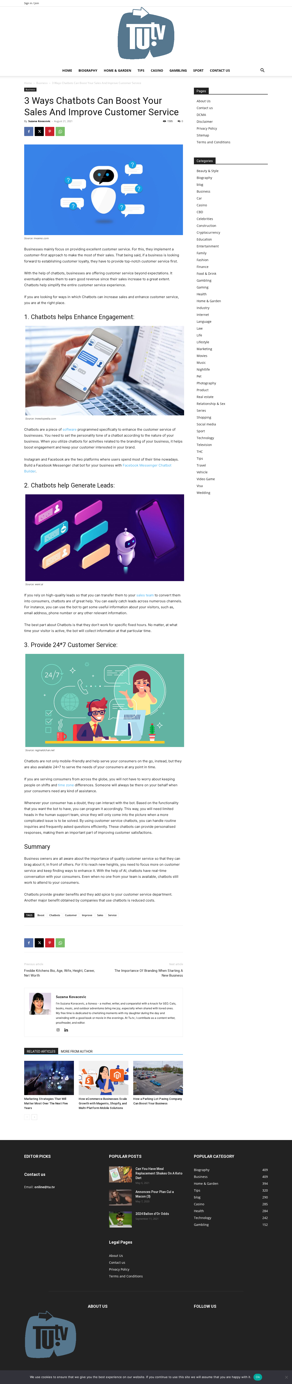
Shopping (204, 417)
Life (199, 335)
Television (204, 445)
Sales (100, 915)
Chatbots (54, 915)
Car (199, 198)
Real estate (205, 397)
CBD (200, 212)
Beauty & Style (208, 171)
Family (201, 253)
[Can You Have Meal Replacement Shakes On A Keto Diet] (120, 1174)
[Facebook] (28, 131)
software (70, 429)
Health (202, 294)
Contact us (220, 70)
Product (203, 390)
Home (67, 70)
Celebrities (205, 219)
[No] (286, 1377)
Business (42, 83)
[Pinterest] (49, 131)
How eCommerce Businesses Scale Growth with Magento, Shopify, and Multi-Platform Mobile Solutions (103, 1103)
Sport (198, 70)
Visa (200, 486)
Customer (71, 915)
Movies (202, 356)
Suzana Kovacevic (39, 121)
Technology (205, 438)
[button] (262, 71)
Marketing (204, 349)
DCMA (201, 115)
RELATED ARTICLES (41, 1051)
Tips (141, 70)
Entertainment (208, 246)
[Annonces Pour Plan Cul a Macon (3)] (120, 1198)
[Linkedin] (68, 1030)
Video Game (206, 479)
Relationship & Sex (211, 403)
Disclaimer (205, 121)
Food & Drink (206, 273)
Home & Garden (117, 70)
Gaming (203, 287)
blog (200, 184)
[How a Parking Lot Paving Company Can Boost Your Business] (158, 1078)
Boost (40, 915)
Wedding (203, 492)
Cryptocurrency (208, 232)
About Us (204, 101)
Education (204, 239)
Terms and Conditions (213, 142)
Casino (157, 70)
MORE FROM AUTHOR (77, 1051)
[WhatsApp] (60, 131)
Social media (206, 424)
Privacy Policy (207, 128)
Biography (87, 70)
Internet (203, 314)
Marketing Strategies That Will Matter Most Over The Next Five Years (46, 1103)
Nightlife (203, 369)
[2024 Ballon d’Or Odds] (120, 1219)
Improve (87, 915)
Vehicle (202, 472)
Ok (258, 1377)
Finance (203, 267)
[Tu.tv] (146, 36)
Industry (203, 308)
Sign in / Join (31, 3)
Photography (206, 383)
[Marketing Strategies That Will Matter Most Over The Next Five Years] (49, 1078)
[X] (39, 131)
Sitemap (203, 135)
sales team (145, 595)
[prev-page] (27, 1117)
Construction (206, 225)
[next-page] (34, 1117)
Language (204, 321)
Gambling (178, 70)
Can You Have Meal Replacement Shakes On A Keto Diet (159, 1173)
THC (200, 451)
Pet (199, 376)
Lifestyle (203, 342)
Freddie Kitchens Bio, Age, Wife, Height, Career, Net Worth (59, 973)
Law (200, 328)
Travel (201, 465)
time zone (66, 785)
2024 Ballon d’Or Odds (152, 1214)
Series (201, 410)
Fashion (203, 260)
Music (201, 362)
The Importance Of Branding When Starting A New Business (148, 973)
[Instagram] (59, 1030)
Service (112, 915)
